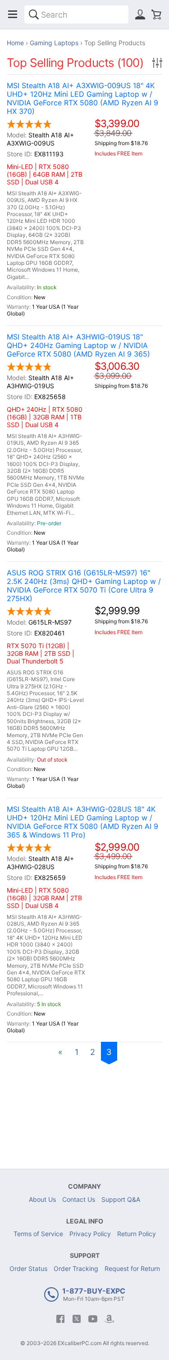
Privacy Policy (90, 1234)
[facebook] (60, 1319)
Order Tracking (76, 1268)
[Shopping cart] (156, 14)
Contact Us (78, 1199)
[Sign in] (140, 14)
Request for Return (132, 1268)
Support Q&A (120, 1199)
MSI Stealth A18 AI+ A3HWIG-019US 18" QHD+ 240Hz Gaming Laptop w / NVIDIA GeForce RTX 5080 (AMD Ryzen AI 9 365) (78, 345)
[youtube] (93, 1319)
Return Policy (136, 1234)
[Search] (34, 14)
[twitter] (76, 1319)
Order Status (28, 1268)
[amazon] (109, 1319)
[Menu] (13, 14)
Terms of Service (38, 1234)
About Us (42, 1199)
